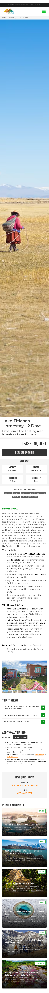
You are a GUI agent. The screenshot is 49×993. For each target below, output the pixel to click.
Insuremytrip (39, 755)
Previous (6, 675)
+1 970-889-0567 (24, 793)
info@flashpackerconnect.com (25, 785)
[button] (44, 11)
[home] (8, 11)
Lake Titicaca (27, 18)
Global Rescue (12, 757)
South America (8, 18)
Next (43, 675)
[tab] (6, 737)
